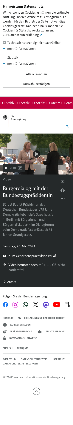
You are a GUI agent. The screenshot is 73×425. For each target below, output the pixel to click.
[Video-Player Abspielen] (36, 154)
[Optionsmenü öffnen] (63, 199)
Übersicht (58, 359)
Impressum (9, 359)
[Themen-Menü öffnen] (56, 127)
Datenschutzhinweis (34, 359)
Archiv (11, 282)
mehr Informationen (21, 49)
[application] (36, 154)
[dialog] (36, 48)
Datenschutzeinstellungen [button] (20, 363)
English (8, 348)
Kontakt (8, 318)
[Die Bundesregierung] (14, 121)
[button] (14, 168)
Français (22, 348)
